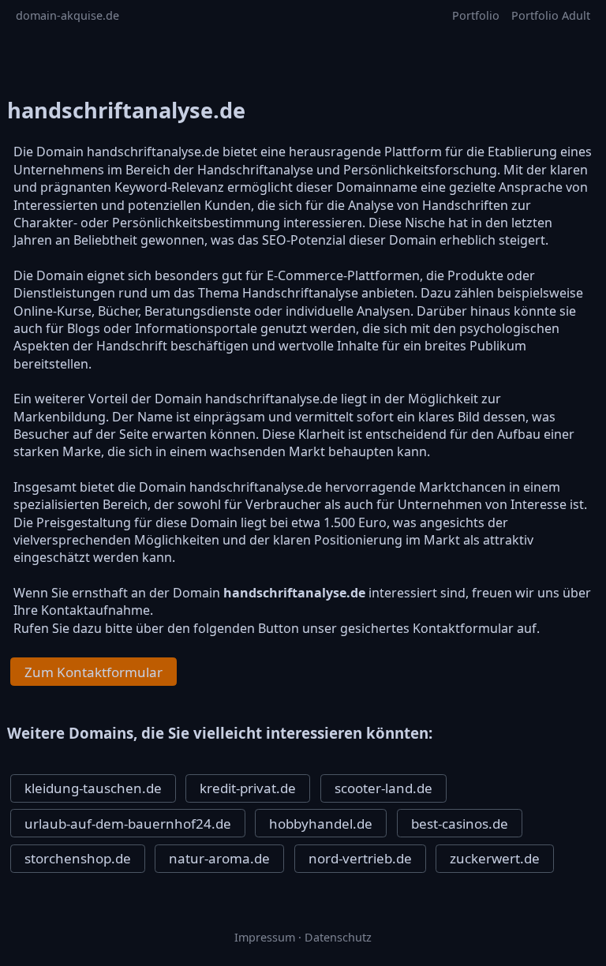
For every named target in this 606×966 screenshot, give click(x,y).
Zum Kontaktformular (93, 672)
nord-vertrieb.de (360, 858)
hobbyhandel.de (320, 823)
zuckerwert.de (495, 858)
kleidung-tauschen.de (93, 788)
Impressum (264, 937)
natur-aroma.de (219, 858)
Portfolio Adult (550, 15)
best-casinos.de (459, 823)
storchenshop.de (77, 858)
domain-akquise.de (67, 15)
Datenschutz (338, 937)
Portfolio (475, 15)
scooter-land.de (383, 788)
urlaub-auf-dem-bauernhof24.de (127, 823)
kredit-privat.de (248, 788)
